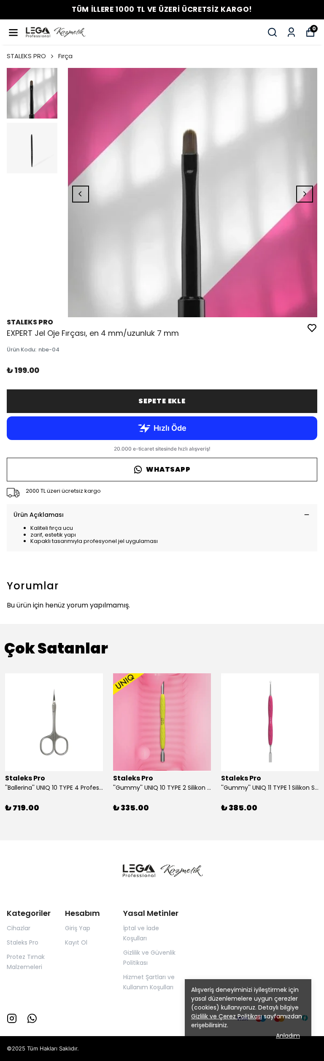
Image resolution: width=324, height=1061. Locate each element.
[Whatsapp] (32, 1018)
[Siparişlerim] (291, 32)
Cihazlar (18, 928)
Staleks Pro (22, 942)
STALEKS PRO (26, 55)
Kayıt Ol (76, 942)
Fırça (65, 55)
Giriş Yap (77, 928)
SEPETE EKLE (162, 401)
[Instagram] (12, 1018)
